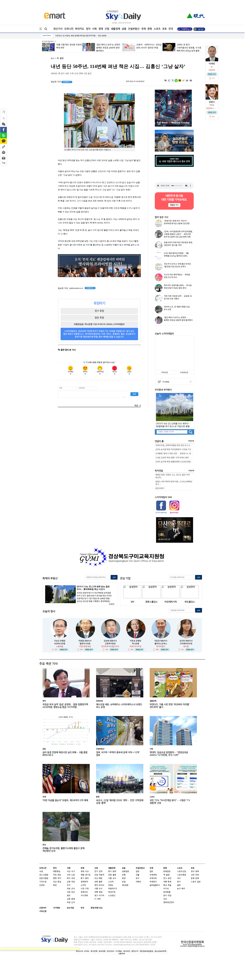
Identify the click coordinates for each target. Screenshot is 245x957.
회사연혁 (94, 951)
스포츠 (157, 29)
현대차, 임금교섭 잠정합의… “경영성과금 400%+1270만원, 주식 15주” (169, 753)
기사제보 (165, 382)
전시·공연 (167, 878)
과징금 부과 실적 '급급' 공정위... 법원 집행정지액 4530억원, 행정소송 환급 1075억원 (65, 705)
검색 (114, 577)
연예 (197, 878)
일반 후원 (99, 317)
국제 (143, 29)
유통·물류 (98, 882)
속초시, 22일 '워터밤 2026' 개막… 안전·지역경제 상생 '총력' (119, 801)
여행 (165, 882)
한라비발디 (160, 646)
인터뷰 (42, 885)
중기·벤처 (112, 871)
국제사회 (153, 878)
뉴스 (53, 58)
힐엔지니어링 (85, 644)
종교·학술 (167, 885)
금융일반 (125, 871)
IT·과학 (97, 899)
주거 (68, 885)
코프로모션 (184, 372)
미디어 (166, 889)
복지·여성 (71, 878)
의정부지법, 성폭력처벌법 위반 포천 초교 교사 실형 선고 (174, 445)
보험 (124, 882)
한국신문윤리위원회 (192, 942)
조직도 (86, 951)
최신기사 (58, 29)
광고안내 (110, 951)
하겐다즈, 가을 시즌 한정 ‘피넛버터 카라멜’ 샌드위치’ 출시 (169, 705)
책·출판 (60, 58)
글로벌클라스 (155, 885)
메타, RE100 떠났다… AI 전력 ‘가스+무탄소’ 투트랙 (74, 36)
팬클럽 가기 (174, 205)
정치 (88, 29)
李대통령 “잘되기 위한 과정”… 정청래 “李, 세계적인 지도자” (174, 454)
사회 (94, 29)
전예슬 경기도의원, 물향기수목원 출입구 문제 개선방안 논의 (63, 849)
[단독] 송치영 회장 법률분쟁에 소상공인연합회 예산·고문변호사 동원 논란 (174, 462)
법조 (68, 896)
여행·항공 (98, 892)
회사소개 (79, 951)
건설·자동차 (99, 875)
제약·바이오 (99, 885)
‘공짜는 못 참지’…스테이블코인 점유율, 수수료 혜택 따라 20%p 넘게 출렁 (148, 48)
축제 (169, 882)
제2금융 (125, 885)
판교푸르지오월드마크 (110, 646)
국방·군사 (71, 889)
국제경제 (153, 875)
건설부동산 (133, 29)
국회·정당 (57, 875)
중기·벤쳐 (85, 878)
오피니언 (68, 29)
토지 (137, 878)
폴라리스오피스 (161, 644)
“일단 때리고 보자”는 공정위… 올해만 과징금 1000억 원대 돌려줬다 (69, 48)
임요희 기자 (61, 82)
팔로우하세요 (174, 512)
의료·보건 (71, 892)
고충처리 (121, 953)
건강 (165, 899)
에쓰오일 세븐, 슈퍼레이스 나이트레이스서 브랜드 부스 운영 (119, 705)
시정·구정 (85, 889)
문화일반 (166, 871)
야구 (179, 878)
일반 (137, 871)
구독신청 (164, 372)
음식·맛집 (167, 896)
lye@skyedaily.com (76, 288)
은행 (124, 875)
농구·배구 (181, 889)
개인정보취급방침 (146, 951)
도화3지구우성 (135, 646)
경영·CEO (85, 871)
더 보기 (111, 604)
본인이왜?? (160, 488)
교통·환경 (71, 899)
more (191, 441)
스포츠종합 (181, 875)
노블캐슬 (59, 646)
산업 (107, 29)
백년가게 (111, 892)
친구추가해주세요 (161, 512)
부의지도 (79, 29)
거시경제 (84, 896)
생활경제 (115, 29)
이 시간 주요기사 (48, 41)
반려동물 (166, 892)
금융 (124, 29)
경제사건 (84, 892)
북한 (55, 885)
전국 (82, 908)
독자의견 (126, 951)
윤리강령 (102, 951)
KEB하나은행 (59, 644)
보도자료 (70, 908)
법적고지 (135, 951)
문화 (149, 29)
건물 (137, 875)
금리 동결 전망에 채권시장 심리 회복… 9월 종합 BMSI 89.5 (64, 753)
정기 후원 (99, 311)
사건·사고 (71, 871)
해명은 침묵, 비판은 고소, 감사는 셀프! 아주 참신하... (172, 476)
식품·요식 (98, 889)
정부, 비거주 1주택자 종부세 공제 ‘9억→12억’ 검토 (118, 753)
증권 (124, 878)
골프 (179, 885)
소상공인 (111, 896)
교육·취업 (71, 882)
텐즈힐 (186, 646)
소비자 (83, 885)
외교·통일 (57, 882)
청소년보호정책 (160, 951)
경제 (100, 29)
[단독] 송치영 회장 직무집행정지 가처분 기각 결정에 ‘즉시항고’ (174, 450)
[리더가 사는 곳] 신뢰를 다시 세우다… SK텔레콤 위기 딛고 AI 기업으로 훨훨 (173, 425)
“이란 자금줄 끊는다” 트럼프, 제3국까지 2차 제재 (65, 800)
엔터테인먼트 (168, 902)
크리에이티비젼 (186, 644)
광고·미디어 (99, 896)
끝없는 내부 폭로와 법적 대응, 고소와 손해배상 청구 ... (173, 483)
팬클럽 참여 (63, 649)
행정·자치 (57, 878)
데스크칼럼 (43, 875)
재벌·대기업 (85, 875)
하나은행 (135, 644)
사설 (41, 871)
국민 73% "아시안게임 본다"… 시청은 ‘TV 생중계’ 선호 (170, 801)
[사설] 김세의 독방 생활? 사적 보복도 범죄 (172, 458)
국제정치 (153, 882)
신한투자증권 (110, 644)
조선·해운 (98, 878)
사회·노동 (71, 875)
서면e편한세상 (85, 646)
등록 (134, 394)
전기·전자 (98, 871)
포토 (164, 29)
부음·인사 (71, 902)
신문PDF (42, 908)
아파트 (138, 882)
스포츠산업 (181, 871)
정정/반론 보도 (97, 908)
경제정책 (84, 882)
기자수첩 (42, 882)
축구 (179, 882)
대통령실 (56, 871)
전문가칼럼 (43, 878)
